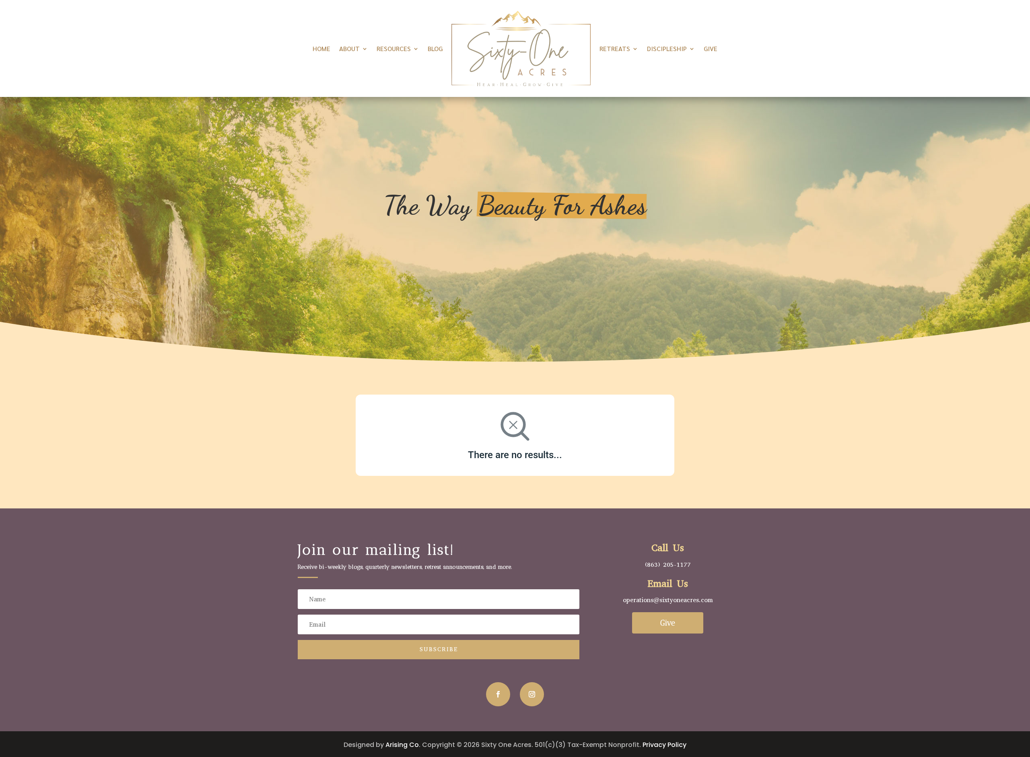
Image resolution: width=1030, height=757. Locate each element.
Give (710, 48)
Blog (435, 48)
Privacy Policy (664, 744)
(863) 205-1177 (668, 564)
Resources (394, 48)
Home (321, 48)
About (349, 48)
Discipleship (667, 48)
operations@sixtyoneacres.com (668, 600)
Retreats (614, 48)
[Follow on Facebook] (498, 694)
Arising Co (402, 744)
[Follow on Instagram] (532, 694)
